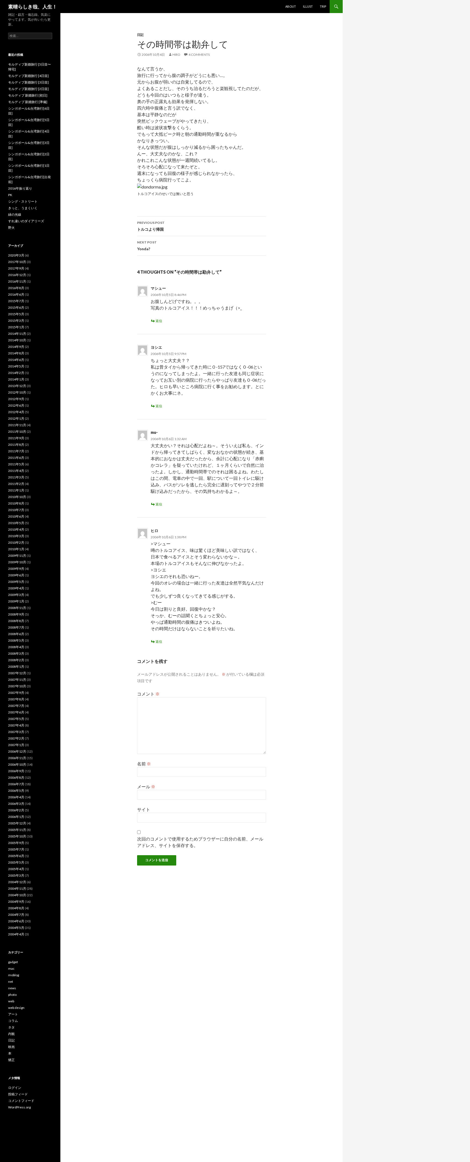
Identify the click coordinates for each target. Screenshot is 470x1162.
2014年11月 (17, 334)
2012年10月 (17, 392)
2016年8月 (16, 288)
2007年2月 (16, 738)
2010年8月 (16, 503)
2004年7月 (16, 915)
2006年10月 (17, 764)
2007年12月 (17, 673)
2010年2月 (16, 542)
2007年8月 (16, 699)
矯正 (11, 1060)
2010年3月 (16, 536)
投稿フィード (18, 1094)
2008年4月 (16, 647)
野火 (11, 227)
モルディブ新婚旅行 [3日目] (28, 82)
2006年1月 (16, 817)
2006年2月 (16, 810)
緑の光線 (14, 214)
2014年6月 (16, 360)
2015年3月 (16, 321)
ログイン (14, 1088)
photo (12, 995)
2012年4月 (16, 412)
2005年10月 (17, 836)
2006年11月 (17, 758)
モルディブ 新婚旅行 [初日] (27, 95)
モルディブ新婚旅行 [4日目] (28, 76)
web (11, 1001)
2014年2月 (16, 373)
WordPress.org (19, 1107)
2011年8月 (16, 445)
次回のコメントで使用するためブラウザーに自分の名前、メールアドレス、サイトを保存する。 (200, 842)
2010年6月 (16, 516)
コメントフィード (21, 1101)
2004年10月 (17, 895)
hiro (176, 54)
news (12, 988)
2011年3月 (16, 477)
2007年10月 (17, 686)
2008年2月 (16, 660)
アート (13, 1014)
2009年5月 (16, 582)
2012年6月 (16, 405)
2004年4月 (16, 934)
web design (16, 1008)
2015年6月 (16, 307)
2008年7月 (16, 627)
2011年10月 (17, 431)
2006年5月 (16, 791)
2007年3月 (16, 732)
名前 (144, 763)
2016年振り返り (20, 188)
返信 (159, 321)
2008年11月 (17, 608)
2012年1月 (16, 418)
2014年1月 (16, 379)
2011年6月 (16, 458)
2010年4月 (16, 529)
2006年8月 (16, 777)
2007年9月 (16, 693)
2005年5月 (16, 862)
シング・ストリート (23, 201)
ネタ (11, 1027)
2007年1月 (16, 745)
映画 (11, 1047)
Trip (323, 6)
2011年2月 (16, 484)
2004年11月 (17, 888)
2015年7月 (16, 301)
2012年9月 (16, 399)
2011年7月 (16, 451)
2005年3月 (16, 875)
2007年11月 (17, 680)
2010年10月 (17, 497)
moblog (13, 975)
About (290, 6)
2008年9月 (16, 614)
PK (10, 195)
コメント (148, 693)
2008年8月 (16, 621)
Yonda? (147, 245)
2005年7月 (16, 849)
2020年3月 (16, 255)
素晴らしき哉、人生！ (32, 7)
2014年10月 (17, 340)
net (10, 981)
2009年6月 (16, 575)
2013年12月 (17, 386)
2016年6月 (16, 294)
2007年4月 (16, 725)
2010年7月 (16, 510)
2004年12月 (17, 882)
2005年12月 (17, 823)
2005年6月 (16, 856)
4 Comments (199, 54)
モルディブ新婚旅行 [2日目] (28, 89)
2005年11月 (17, 830)
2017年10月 (17, 262)
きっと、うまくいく (23, 208)
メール (146, 786)
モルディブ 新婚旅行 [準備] (27, 102)
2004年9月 (16, 902)
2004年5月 (16, 928)
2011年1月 (16, 490)
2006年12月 (17, 751)
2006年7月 (16, 784)
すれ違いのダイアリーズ (26, 221)
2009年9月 (16, 569)
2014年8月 (16, 353)
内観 (11, 1034)
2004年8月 (16, 908)
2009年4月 (16, 588)
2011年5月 (16, 464)
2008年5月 (16, 640)
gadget (13, 962)
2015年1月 (16, 327)
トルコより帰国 (151, 226)
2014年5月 (16, 366)
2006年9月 (16, 771)
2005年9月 (16, 843)
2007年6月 (16, 712)
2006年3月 (16, 804)
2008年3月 (16, 653)
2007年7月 (16, 706)
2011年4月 (16, 471)
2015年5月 (16, 314)
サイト (143, 809)
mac (11, 968)
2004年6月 (16, 921)
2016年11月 (17, 281)
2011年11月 (17, 425)
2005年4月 (16, 869)
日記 (140, 35)
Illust (308, 6)
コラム (13, 1021)
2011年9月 (16, 438)
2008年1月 (16, 667)
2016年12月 (17, 275)
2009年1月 (16, 601)
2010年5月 (16, 523)
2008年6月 (16, 634)
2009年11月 (17, 556)
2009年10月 (17, 562)
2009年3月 (16, 595)
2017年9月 (16, 268)
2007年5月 (16, 719)
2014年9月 (16, 347)
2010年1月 (16, 549)
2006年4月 (16, 797)
